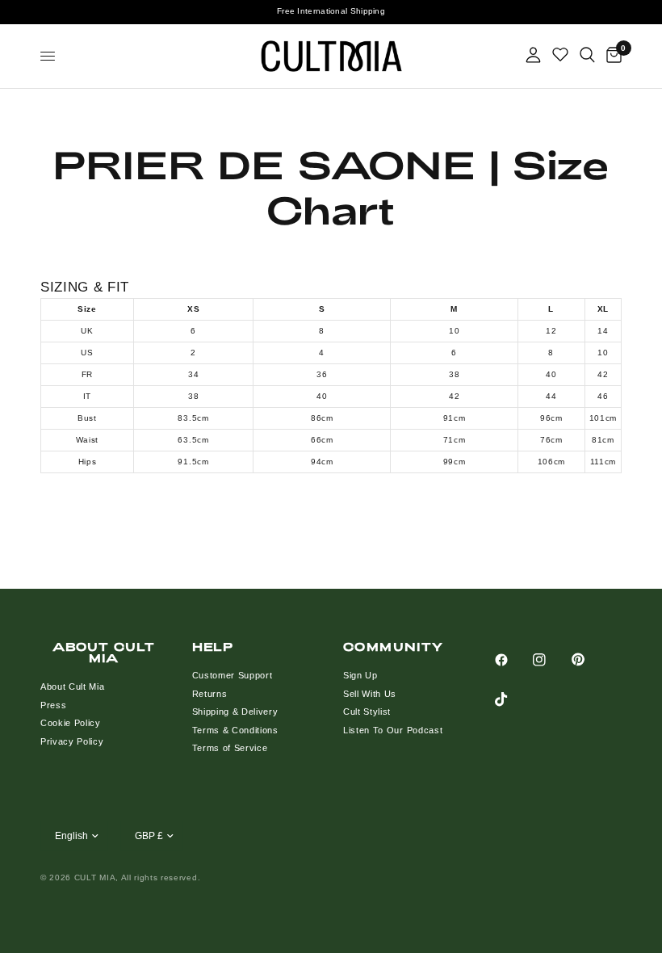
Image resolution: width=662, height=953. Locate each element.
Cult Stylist (367, 711)
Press (53, 705)
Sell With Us (369, 694)
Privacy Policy (72, 741)
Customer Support (232, 675)
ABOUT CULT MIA (103, 652)
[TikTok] (512, 699)
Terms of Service (230, 748)
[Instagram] (550, 660)
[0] (611, 56)
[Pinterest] (589, 659)
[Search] (587, 55)
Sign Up (360, 675)
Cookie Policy (70, 723)
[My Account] (533, 55)
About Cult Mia (72, 686)
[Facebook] (512, 660)
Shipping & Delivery (235, 711)
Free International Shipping (331, 11)
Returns (210, 694)
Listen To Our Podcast (392, 730)
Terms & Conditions (235, 730)
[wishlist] (560, 54)
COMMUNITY (393, 647)
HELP (213, 647)
